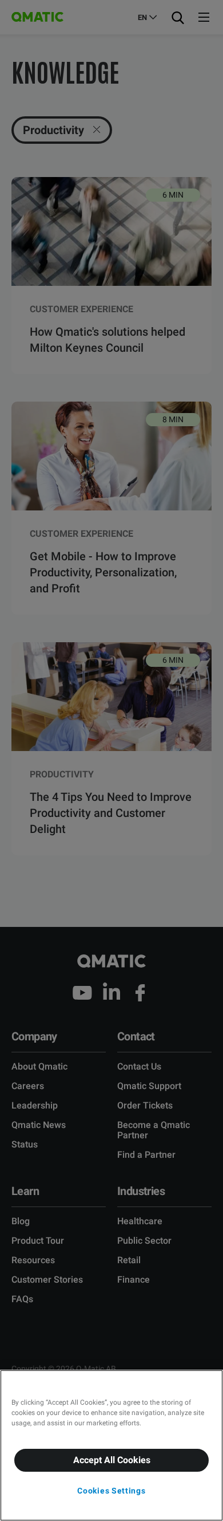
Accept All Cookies (111, 1460)
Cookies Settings (111, 1490)
